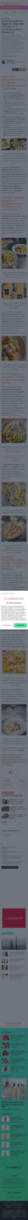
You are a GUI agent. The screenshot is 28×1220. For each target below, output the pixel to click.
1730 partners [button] (10, 606)
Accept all (20, 625)
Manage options (7, 625)
